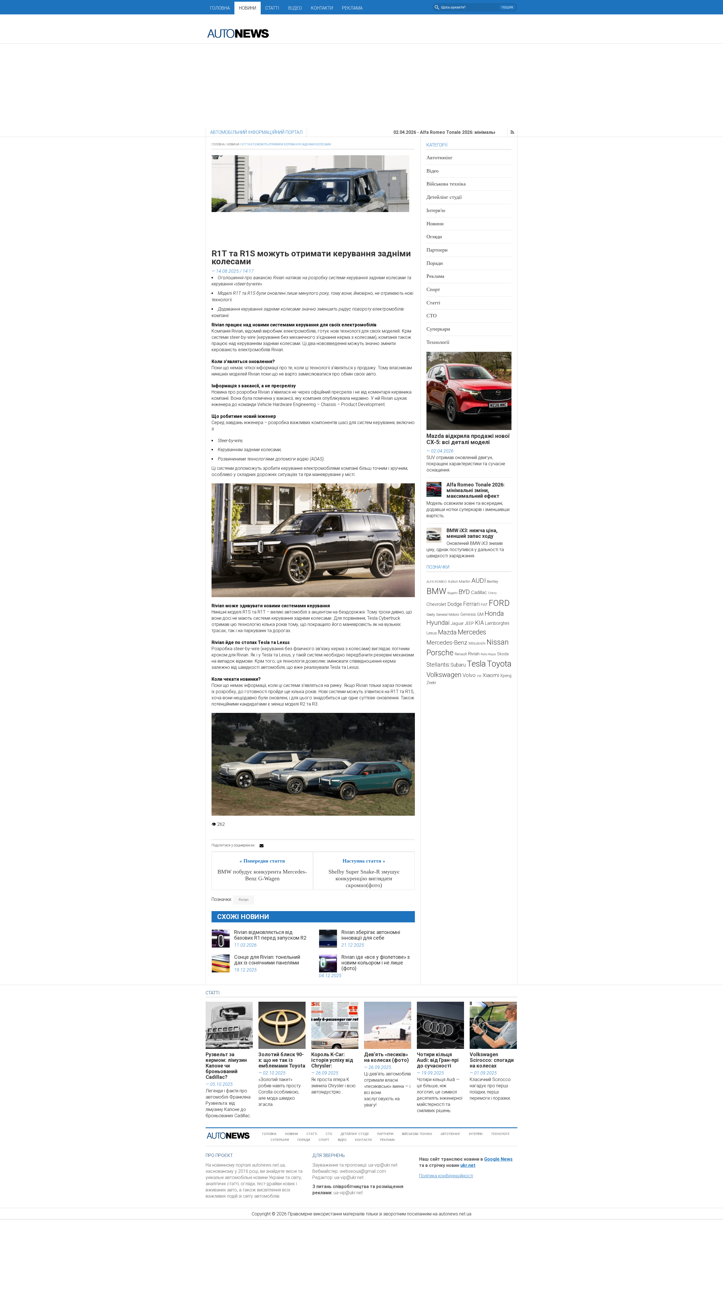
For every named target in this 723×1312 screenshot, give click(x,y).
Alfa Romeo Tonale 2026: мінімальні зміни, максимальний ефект (476, 490)
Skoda (503, 654)
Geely (430, 614)
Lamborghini (497, 623)
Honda (494, 613)
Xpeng (505, 675)
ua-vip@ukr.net (382, 1165)
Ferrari (471, 604)
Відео (295, 8)
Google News (498, 1159)
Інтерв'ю (435, 210)
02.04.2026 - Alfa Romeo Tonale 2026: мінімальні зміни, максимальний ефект (423, 132)
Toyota (499, 664)
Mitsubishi (477, 643)
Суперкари (438, 329)
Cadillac (479, 592)
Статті (272, 8)
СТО (431, 315)
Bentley (492, 581)
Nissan (498, 642)
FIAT (484, 605)
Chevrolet (436, 604)
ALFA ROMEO (436, 582)
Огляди (434, 236)
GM (480, 614)
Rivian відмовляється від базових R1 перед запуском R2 (270, 935)
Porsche (440, 652)
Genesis (468, 614)
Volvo (469, 675)
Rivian (244, 900)
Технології (437, 342)
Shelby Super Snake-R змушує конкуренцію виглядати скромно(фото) (364, 878)
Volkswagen (443, 675)
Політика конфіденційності (446, 1175)
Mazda (447, 632)
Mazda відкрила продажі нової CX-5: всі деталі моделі (468, 439)
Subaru (458, 665)
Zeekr (431, 682)
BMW (436, 591)
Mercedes (472, 632)
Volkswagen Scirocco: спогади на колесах (492, 1060)
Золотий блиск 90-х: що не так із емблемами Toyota (281, 1060)
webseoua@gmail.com (363, 1171)
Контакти (322, 8)
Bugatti (452, 593)
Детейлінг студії (444, 197)
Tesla (476, 664)
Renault (461, 654)
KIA (479, 622)
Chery (492, 593)
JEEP (469, 623)
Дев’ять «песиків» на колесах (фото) (386, 1057)
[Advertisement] (361, 85)
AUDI (478, 580)
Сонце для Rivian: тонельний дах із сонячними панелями (267, 960)
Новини (247, 8)
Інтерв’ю (476, 1134)
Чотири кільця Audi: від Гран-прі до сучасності (438, 1060)
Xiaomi (491, 675)
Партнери (437, 250)
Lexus (431, 633)
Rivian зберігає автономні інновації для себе (370, 935)
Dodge (454, 604)
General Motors (447, 614)
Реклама (352, 8)
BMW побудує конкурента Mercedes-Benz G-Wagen (262, 874)
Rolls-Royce (488, 654)
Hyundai (438, 622)
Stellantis (437, 664)
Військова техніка (446, 184)
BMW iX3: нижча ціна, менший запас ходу (472, 533)
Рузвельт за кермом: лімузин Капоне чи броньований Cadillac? (226, 1065)
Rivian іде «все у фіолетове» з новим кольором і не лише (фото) (375, 962)
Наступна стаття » (364, 861)
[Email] (261, 845)
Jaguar (457, 623)
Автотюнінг (439, 157)
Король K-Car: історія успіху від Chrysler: (332, 1060)
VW (479, 676)
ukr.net (467, 1165)
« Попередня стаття (262, 861)
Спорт (433, 289)
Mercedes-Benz (446, 642)
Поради (434, 263)
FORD (499, 603)
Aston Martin (459, 581)
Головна (220, 8)
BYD (464, 592)
